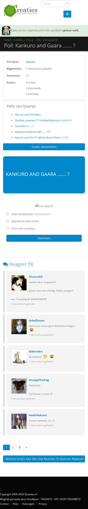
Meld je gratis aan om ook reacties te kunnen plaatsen (44, 459)
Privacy (43, 503)
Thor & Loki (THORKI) (28, 114)
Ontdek (18, 40)
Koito (14, 30)
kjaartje (30, 62)
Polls (29, 40)
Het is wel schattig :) (23, 228)
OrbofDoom (36, 320)
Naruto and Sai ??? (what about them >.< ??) (41, 137)
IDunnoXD (36, 277)
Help (15, 503)
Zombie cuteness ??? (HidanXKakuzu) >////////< (43, 120)
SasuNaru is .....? (24, 126)
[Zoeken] (67, 3)
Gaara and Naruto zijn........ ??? (33, 132)
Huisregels (28, 503)
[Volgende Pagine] (19, 447)
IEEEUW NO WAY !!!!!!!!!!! (25, 221)
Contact (4, 503)
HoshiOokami (38, 415)
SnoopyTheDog (39, 380)
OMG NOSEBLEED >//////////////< (31, 214)
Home (7, 40)
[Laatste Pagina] (26, 447)
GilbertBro (36, 351)
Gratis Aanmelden (44, 147)
